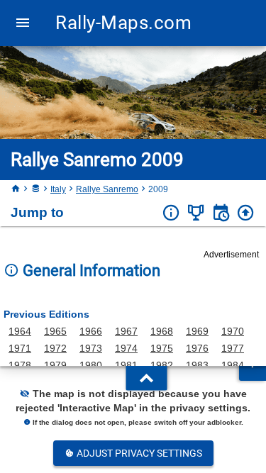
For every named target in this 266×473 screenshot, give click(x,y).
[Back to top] (245, 213)
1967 (126, 331)
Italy (58, 189)
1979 (55, 365)
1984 (232, 365)
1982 (161, 365)
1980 (90, 365)
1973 (90, 348)
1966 (90, 331)
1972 (55, 348)
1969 (197, 331)
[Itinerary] (221, 213)
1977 (232, 348)
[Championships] (196, 213)
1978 (20, 365)
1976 (197, 348)
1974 (126, 348)
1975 (161, 348)
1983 (197, 365)
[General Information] (171, 213)
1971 (20, 348)
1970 (232, 331)
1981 (126, 365)
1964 (20, 331)
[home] (16, 189)
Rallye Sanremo (107, 189)
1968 (161, 331)
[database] (35, 189)
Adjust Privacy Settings (138, 453)
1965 (55, 331)
